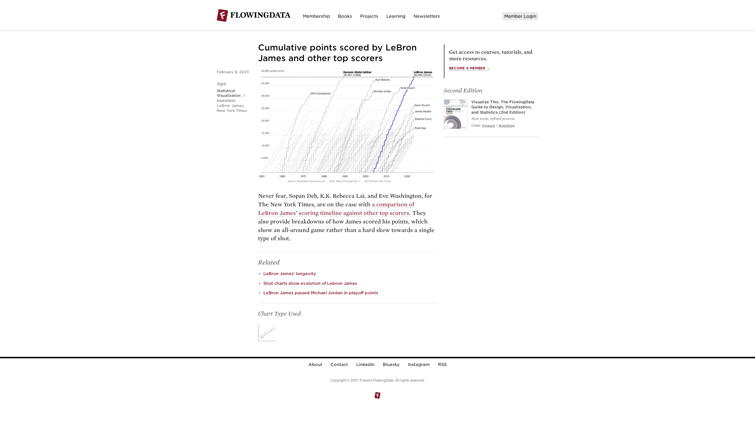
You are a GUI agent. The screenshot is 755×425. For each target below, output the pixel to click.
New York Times (232, 110)
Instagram (419, 364)
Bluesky (391, 364)
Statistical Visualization (229, 93)
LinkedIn (365, 364)
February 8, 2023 (233, 72)
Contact (339, 364)
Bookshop (507, 125)
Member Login (520, 16)
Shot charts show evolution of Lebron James (310, 283)
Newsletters (426, 16)
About (315, 364)
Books (345, 16)
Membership (316, 16)
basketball (226, 100)
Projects (369, 16)
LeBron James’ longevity (289, 273)
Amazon (488, 125)
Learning (396, 16)
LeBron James (230, 105)
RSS (442, 364)
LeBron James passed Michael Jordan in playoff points (320, 292)
